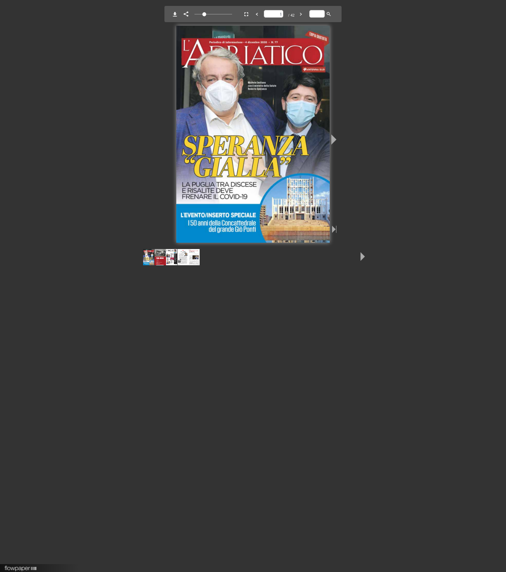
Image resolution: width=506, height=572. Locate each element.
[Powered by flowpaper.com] (20, 566)
